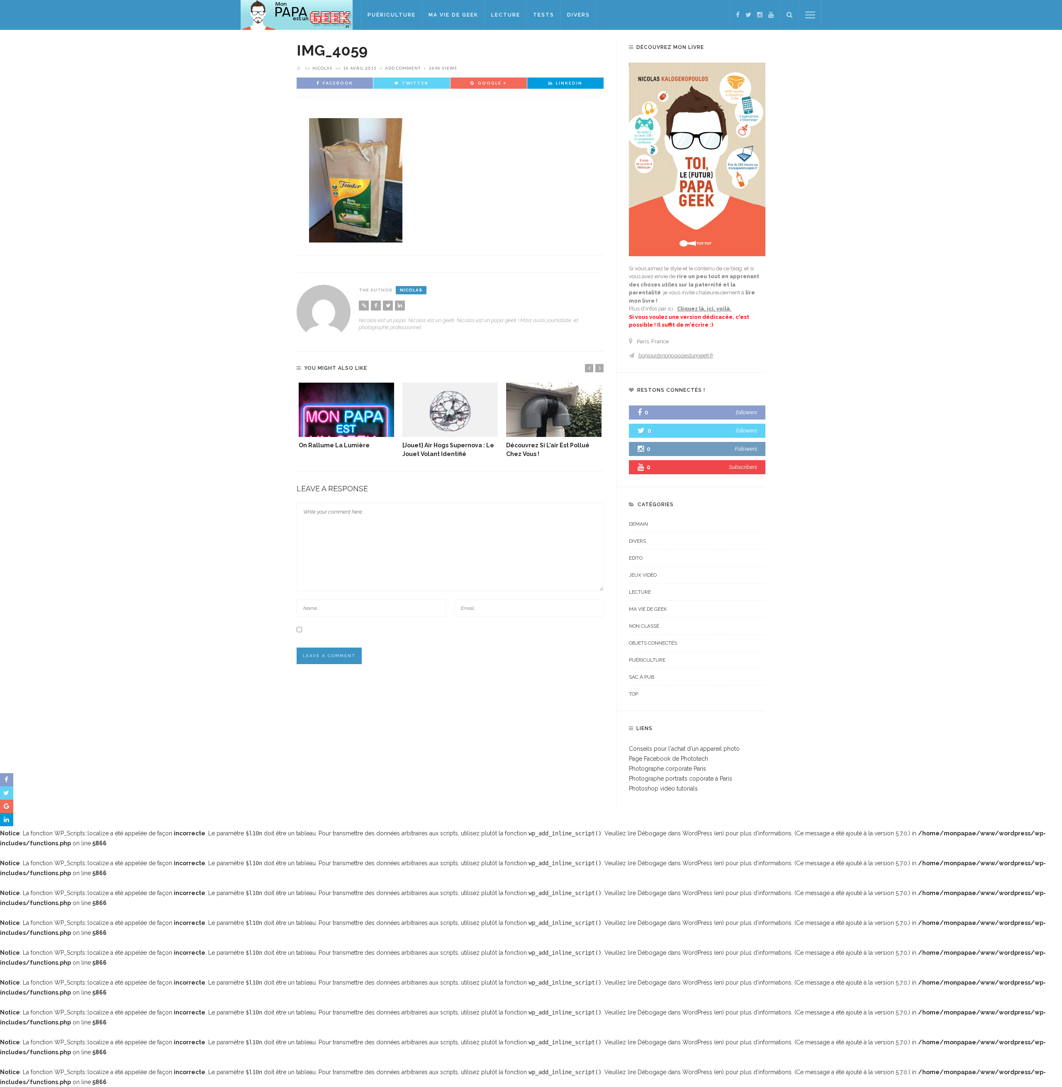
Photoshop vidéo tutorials (663, 788)
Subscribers (743, 467)
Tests (543, 15)
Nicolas (322, 68)
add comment (403, 68)
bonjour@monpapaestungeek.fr (675, 355)
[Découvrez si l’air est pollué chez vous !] (554, 410)
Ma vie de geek (453, 15)
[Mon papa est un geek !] (297, 14)
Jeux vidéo (643, 575)
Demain (638, 524)
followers (746, 412)
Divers (578, 15)
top (633, 694)
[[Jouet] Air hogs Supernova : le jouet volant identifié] (450, 410)
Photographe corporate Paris (667, 768)
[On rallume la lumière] (346, 410)
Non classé (644, 626)
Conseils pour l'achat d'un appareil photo (684, 748)
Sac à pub (641, 677)
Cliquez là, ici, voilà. (704, 309)
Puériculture (392, 15)
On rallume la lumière (334, 445)
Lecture (505, 15)
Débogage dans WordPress (675, 833)
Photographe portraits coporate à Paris (680, 778)
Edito (636, 558)
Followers (746, 449)
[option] (346, 416)
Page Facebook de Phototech (668, 758)
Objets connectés (653, 643)
